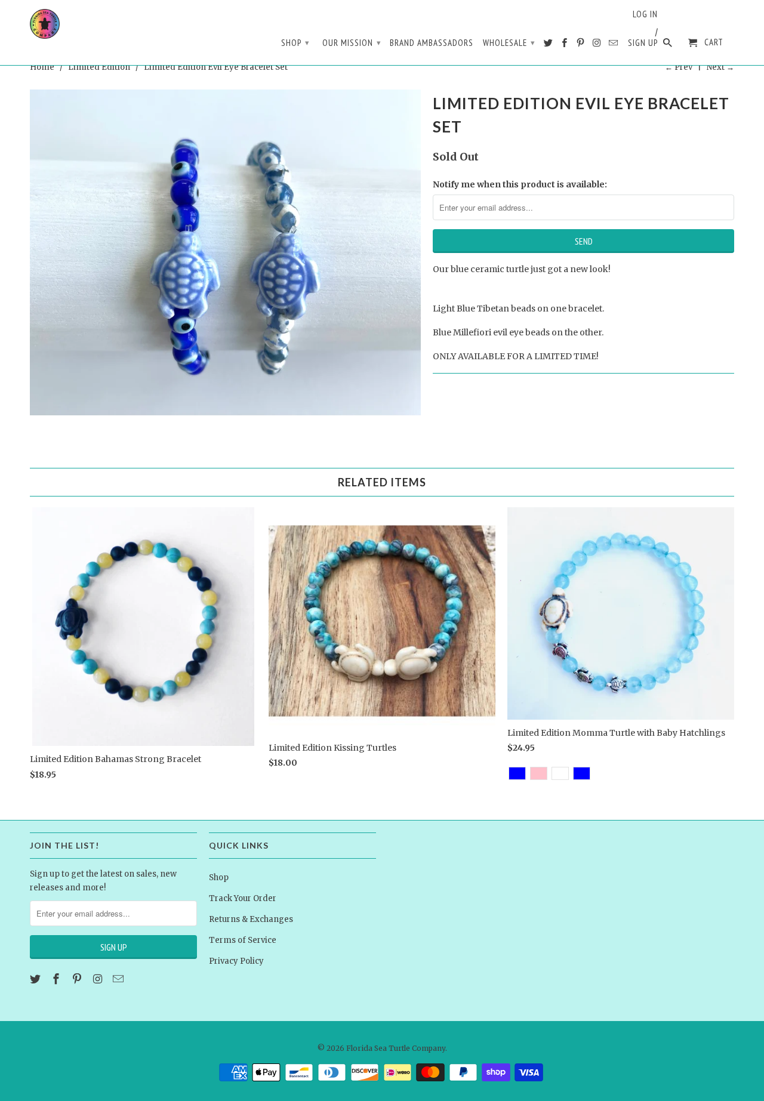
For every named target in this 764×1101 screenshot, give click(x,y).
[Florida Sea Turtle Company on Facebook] (565, 45)
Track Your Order (242, 898)
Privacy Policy (236, 961)
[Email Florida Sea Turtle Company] (614, 45)
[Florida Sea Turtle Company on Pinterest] (581, 45)
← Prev (678, 67)
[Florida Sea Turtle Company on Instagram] (597, 45)
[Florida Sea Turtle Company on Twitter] (549, 45)
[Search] (668, 45)
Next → (720, 67)
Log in (645, 14)
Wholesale (509, 42)
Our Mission (351, 42)
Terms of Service (242, 940)
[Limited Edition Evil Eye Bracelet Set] (225, 252)
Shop (295, 42)
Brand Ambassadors (431, 43)
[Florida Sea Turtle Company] (45, 24)
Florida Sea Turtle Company (395, 1048)
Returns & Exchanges (251, 919)
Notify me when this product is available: (520, 184)
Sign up (643, 43)
